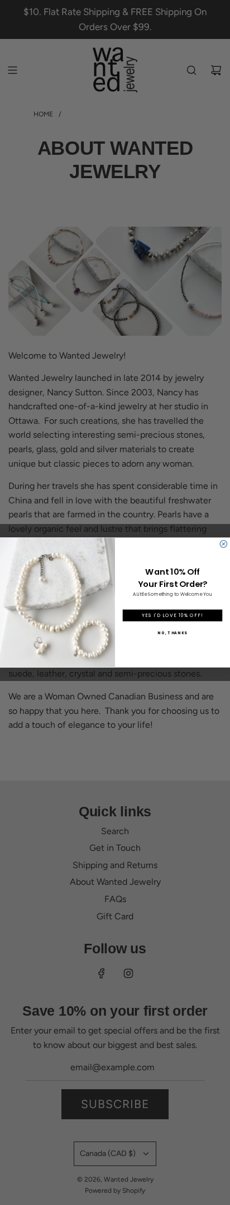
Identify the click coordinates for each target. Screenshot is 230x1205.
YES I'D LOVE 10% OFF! (172, 615)
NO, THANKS (172, 632)
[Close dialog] (223, 544)
